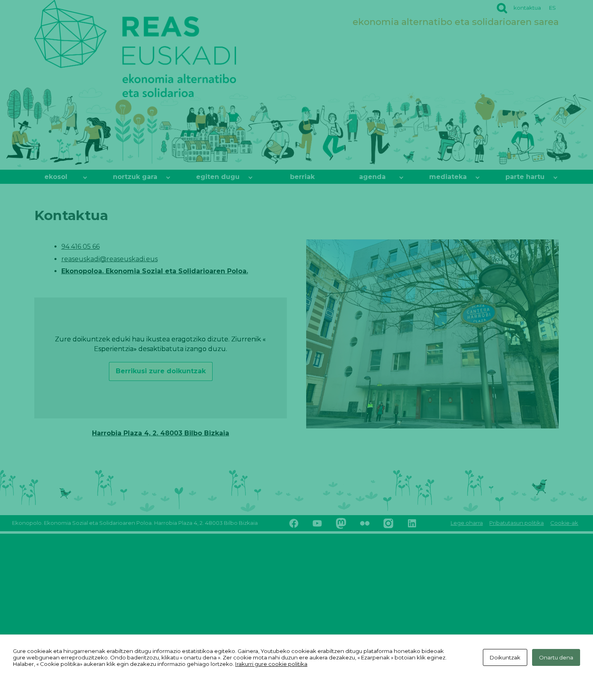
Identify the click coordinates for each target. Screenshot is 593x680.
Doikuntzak (505, 657)
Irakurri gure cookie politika (271, 664)
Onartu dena (556, 657)
